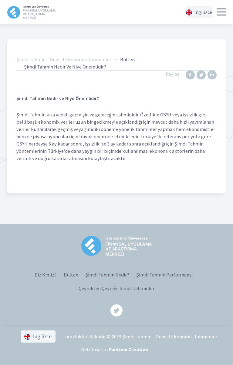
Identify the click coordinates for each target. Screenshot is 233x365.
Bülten (71, 275)
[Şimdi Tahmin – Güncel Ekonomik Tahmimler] (31, 12)
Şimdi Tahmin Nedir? (107, 275)
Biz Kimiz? (46, 275)
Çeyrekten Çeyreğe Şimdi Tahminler (116, 288)
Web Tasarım (114, 349)
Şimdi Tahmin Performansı (164, 275)
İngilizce (203, 12)
